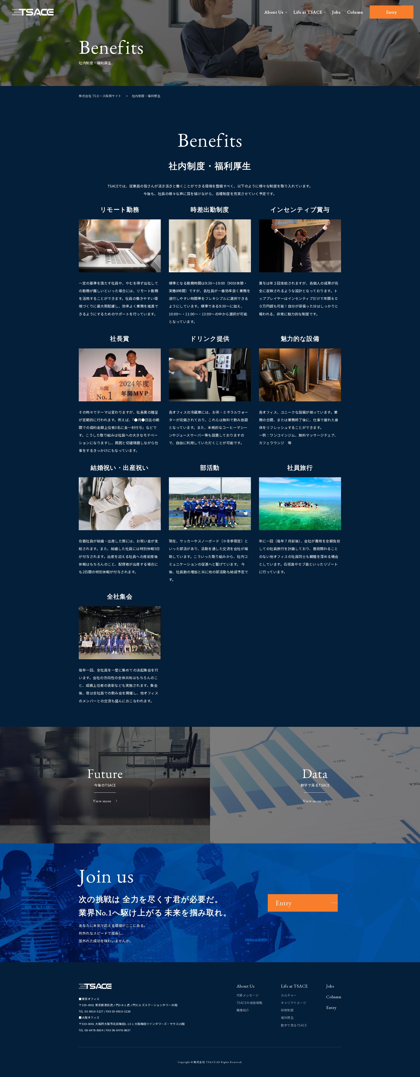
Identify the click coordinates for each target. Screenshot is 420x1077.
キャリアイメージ (293, 1002)
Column (355, 12)
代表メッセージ (247, 995)
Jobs (336, 12)
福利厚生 (287, 1017)
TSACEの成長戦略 (249, 1002)
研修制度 (287, 1010)
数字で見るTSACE (294, 1025)
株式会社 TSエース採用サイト (100, 96)
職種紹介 (242, 1010)
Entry (391, 12)
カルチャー (289, 995)
